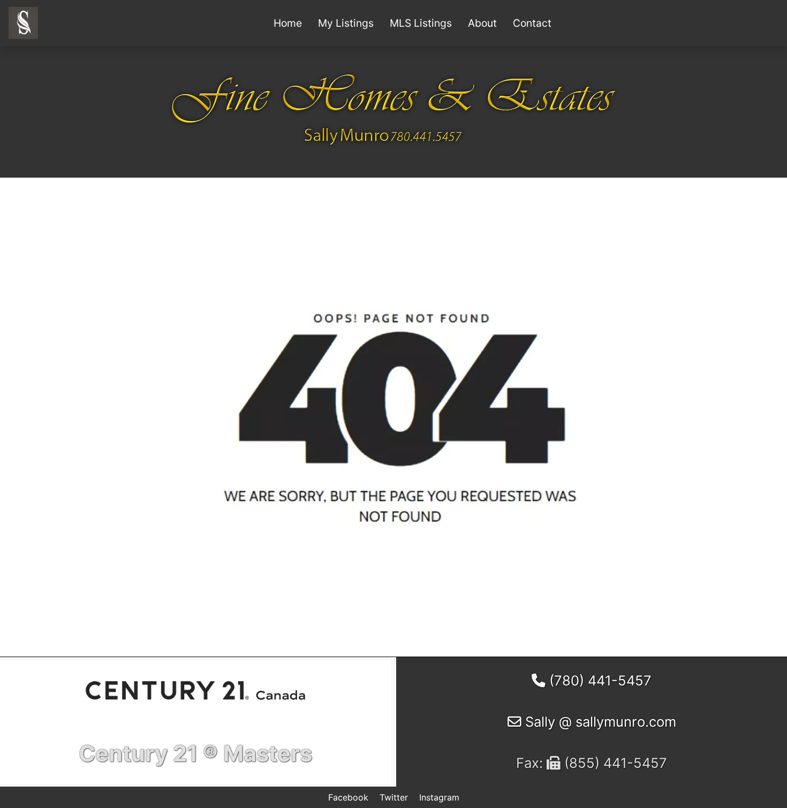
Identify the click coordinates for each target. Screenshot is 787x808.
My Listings (346, 23)
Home (288, 23)
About (482, 23)
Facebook (348, 797)
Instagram (439, 797)
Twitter (394, 797)
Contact (532, 23)
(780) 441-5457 (599, 680)
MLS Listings (421, 23)
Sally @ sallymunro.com (598, 721)
